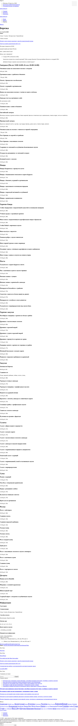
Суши (2, 708)
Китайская (20, 706)
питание (1, 710)
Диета (49, 704)
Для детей (53, 704)
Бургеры (31, 704)
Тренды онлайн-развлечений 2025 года (10, 43)
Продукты (47, 706)
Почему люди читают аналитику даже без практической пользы (16, 41)
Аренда (13, 704)
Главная (5, 11)
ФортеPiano (3, 655)
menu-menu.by (3, 8)
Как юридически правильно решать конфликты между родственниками (21, 682)
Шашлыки (30, 708)
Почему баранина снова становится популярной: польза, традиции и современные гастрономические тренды (28, 699)
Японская (37, 708)
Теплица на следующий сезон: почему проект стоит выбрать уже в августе (22, 683)
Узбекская (9, 708)
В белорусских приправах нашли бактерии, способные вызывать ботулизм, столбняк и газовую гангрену (30, 680)
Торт (5, 708)
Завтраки (70, 704)
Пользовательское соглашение (11, 6)
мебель (67, 708)
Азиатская (3, 704)
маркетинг (63, 708)
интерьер (59, 708)
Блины (26, 704)
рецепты (4, 710)
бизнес (42, 708)
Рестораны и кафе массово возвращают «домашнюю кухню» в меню (21, 684)
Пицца (43, 706)
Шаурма (23, 708)
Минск (2, 24)
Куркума (2, 650)
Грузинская (37, 704)
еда (46, 708)
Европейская (9, 644)
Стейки (71, 706)
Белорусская (3, 644)
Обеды (33, 706)
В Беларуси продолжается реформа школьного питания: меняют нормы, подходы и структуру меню (26, 696)
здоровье (49, 708)
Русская (59, 706)
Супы (18, 644)
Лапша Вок (27, 706)
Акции (9, 704)
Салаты (15, 644)
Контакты (5, 14)
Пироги (38, 706)
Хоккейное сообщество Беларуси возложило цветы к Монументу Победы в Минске (25, 686)
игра (54, 708)
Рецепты (5, 12)
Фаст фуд (16, 708)
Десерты (44, 704)
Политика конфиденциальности (11, 4)
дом (44, 708)
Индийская (6, 706)
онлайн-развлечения (72, 708)
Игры (3, 706)
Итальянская (13, 706)
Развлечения (53, 706)
